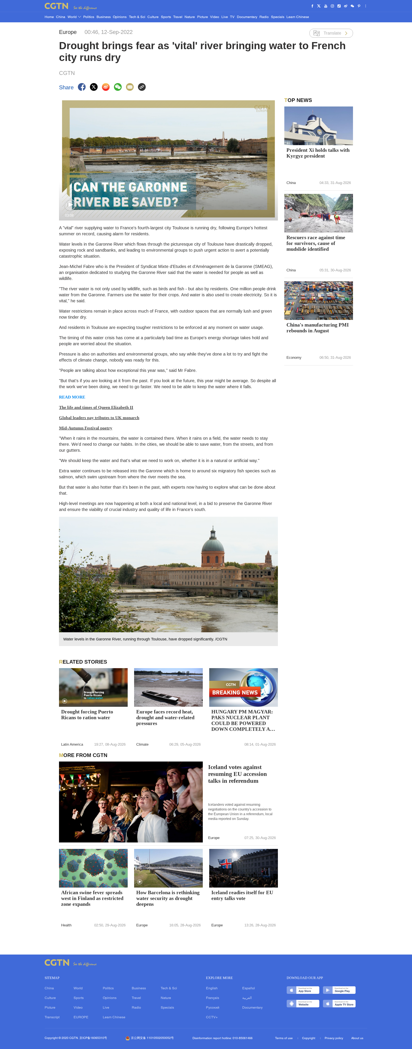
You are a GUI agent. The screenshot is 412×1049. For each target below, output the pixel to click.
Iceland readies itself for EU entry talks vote (242, 895)
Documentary (247, 17)
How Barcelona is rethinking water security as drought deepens (168, 898)
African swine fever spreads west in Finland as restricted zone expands (92, 898)
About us (357, 1038)
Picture (202, 17)
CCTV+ (212, 1017)
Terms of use (284, 1038)
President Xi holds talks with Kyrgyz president (318, 153)
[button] (70, 205)
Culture (153, 17)
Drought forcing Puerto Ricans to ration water (87, 714)
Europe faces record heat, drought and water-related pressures (165, 717)
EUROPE (81, 1017)
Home (49, 17)
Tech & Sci (137, 17)
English (212, 988)
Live (224, 17)
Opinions (120, 17)
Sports (166, 17)
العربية (247, 998)
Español (248, 988)
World (72, 17)
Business (104, 17)
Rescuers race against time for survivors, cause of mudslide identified (315, 243)
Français (212, 998)
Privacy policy (334, 1038)
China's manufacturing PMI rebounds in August (317, 327)
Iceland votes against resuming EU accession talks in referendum (237, 774)
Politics (88, 17)
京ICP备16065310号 (93, 1038)
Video (214, 17)
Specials (277, 17)
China (60, 17)
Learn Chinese (297, 17)
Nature (190, 17)
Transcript (52, 1017)
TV (232, 17)
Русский (212, 1007)
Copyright (309, 1038)
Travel (177, 17)
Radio (264, 17)
